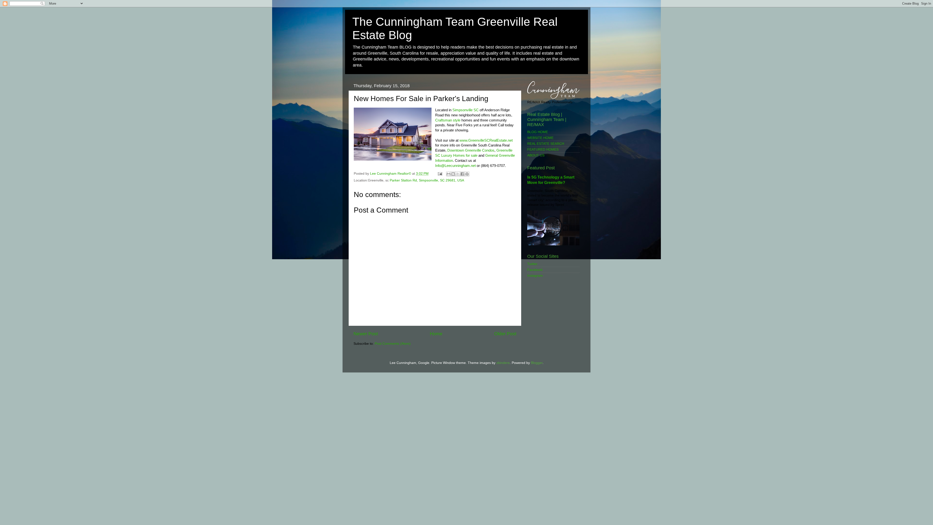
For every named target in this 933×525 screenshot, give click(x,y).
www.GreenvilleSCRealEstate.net (486, 140)
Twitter (532, 264)
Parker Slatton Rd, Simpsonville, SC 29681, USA (427, 180)
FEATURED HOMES (543, 149)
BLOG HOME (537, 132)
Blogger (537, 363)
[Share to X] (457, 174)
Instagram (535, 275)
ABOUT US (535, 155)
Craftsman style (447, 120)
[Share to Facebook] (462, 174)
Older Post (505, 333)
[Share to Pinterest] (467, 174)
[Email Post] (439, 173)
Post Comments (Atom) (393, 343)
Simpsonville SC (465, 110)
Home (436, 333)
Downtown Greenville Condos (470, 150)
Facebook (535, 270)
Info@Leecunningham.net (455, 166)
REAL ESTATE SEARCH (545, 144)
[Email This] (448, 174)
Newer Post (366, 333)
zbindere (503, 363)
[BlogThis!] (453, 174)
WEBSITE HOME (540, 138)
